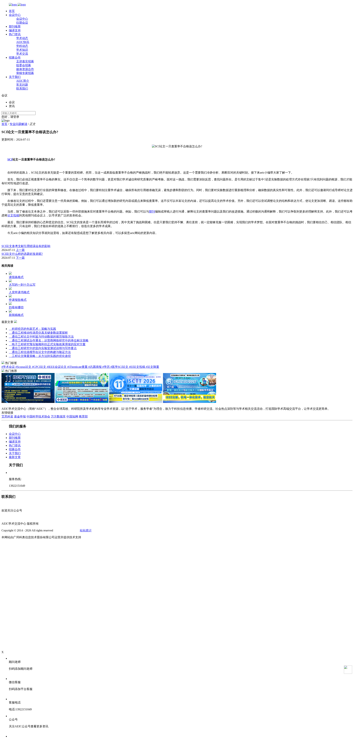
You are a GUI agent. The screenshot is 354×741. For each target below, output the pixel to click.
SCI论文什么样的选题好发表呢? (22, 253)
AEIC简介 (22, 80)
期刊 (152, 211)
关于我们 (15, 76)
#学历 (106, 366)
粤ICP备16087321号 (66, 530)
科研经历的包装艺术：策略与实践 (32, 328)
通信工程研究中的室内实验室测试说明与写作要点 (43, 348)
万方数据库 (58, 416)
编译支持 (15, 30)
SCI (9, 159)
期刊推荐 (15, 26)
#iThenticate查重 (77, 366)
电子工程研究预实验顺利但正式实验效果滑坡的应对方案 (47, 344)
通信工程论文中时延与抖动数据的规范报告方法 (41, 336)
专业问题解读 (18, 124)
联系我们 (22, 88)
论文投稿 (13, 215)
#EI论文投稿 (137, 366)
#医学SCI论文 (119, 366)
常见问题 (22, 84)
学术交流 (22, 53)
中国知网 (72, 416)
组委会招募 (23, 65)
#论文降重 (152, 366)
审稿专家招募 (25, 73)
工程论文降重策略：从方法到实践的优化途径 (40, 355)
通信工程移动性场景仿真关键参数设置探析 (38, 332)
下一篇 (20, 257)
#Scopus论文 (23, 366)
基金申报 (20, 416)
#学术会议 (8, 366)
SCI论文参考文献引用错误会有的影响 (25, 246)
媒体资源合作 (25, 69)
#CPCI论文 (39, 366)
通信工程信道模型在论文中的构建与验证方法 (40, 352)
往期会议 (22, 22)
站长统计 (86, 530)
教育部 (83, 416)
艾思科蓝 (7, 416)
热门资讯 (15, 34)
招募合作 (15, 57)
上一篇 (20, 249)
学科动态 (22, 45)
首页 (12, 11)
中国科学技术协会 (38, 416)
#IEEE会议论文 (57, 366)
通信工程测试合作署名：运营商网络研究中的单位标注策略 (48, 340)
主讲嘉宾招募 (25, 61)
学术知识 (22, 49)
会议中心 (15, 14)
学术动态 (22, 38)
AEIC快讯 (22, 42)
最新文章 (15, 457)
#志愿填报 (95, 366)
